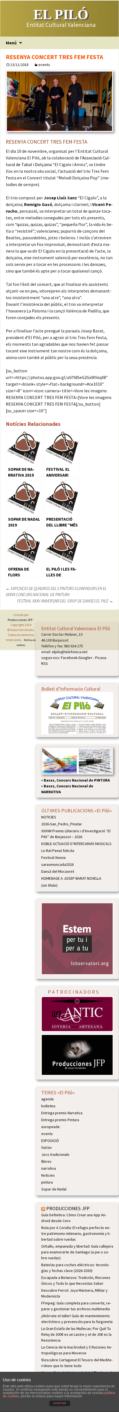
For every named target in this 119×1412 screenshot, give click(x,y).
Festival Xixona (53, 857)
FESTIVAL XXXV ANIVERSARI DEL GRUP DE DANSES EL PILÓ (65, 601)
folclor (46, 1147)
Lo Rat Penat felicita (57, 850)
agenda (47, 1098)
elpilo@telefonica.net (69, 651)
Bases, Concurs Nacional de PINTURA (77, 780)
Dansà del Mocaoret (57, 871)
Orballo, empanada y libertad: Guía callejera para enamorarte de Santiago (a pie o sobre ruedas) (77, 1252)
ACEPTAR (59, 1403)
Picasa (100, 657)
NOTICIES (48, 817)
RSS (44, 663)
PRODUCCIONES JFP (68, 1208)
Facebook (69, 657)
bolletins (48, 1105)
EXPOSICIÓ (50, 1140)
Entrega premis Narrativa (61, 1112)
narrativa (48, 1168)
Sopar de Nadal (53, 1189)
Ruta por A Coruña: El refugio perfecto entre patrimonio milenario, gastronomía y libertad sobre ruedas (75, 1233)
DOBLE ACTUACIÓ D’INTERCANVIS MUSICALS (76, 843)
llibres (46, 1161)
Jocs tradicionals (55, 1154)
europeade (50, 1126)
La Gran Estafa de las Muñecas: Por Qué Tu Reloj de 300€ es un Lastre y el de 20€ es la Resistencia (76, 1334)
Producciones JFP (20, 620)
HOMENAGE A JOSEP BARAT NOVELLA (71, 878)
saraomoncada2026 (57, 864)
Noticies (48, 1175)
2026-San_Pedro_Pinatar (61, 823)
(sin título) (49, 885)
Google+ (85, 657)
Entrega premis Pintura (60, 1119)
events (44, 64)
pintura (47, 1182)
